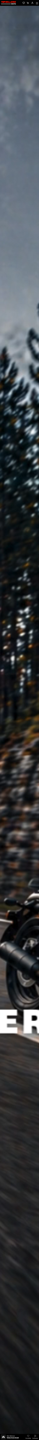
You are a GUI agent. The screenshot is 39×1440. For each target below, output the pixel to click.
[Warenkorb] (28, 3)
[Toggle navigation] (37, 3)
